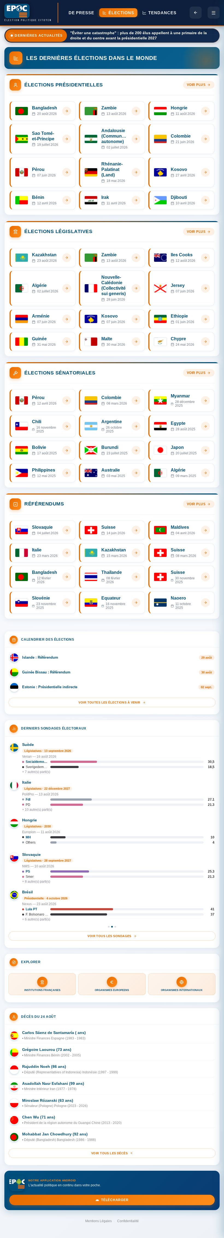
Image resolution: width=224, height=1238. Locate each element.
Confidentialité (128, 1221)
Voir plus (196, 85)
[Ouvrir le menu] (214, 13)
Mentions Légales (98, 1221)
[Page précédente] (196, 13)
